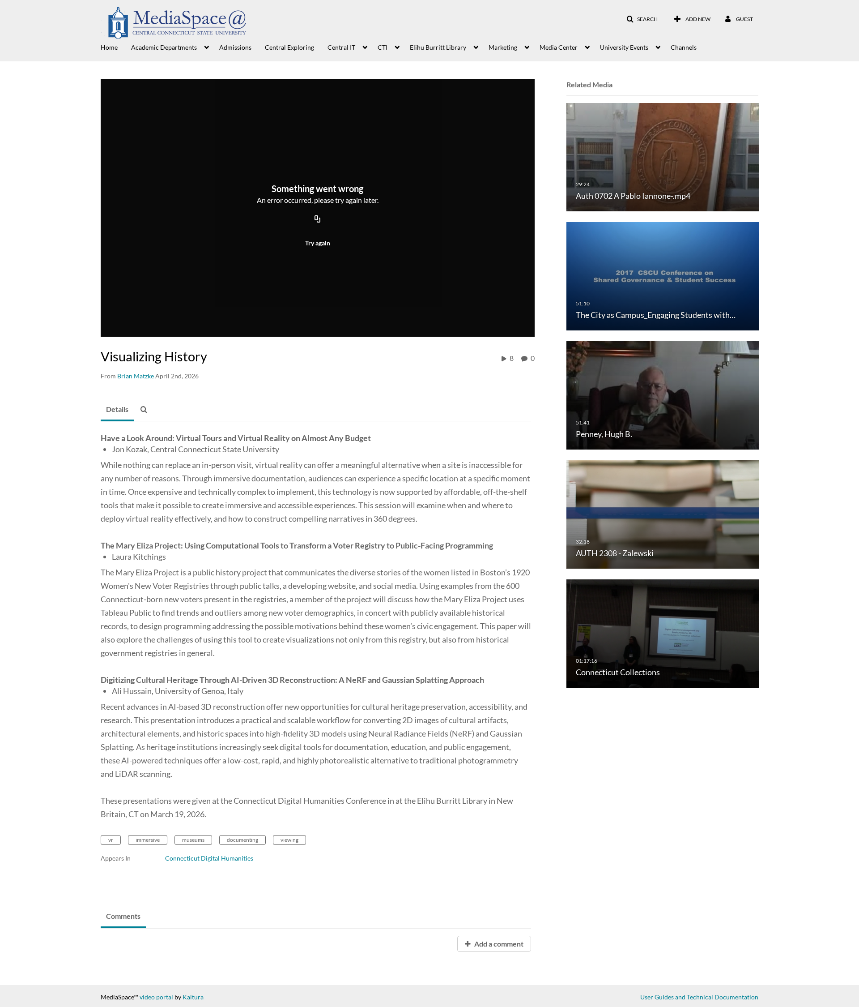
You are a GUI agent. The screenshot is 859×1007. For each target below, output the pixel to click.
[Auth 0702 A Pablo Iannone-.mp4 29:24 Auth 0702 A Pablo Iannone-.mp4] (662, 156)
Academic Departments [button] (164, 47)
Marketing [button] (503, 47)
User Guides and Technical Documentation (699, 997)
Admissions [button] (235, 47)
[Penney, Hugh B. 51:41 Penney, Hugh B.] (662, 394)
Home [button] (109, 47)
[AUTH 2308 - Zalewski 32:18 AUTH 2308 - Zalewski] (662, 513)
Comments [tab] (123, 916)
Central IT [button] (341, 47)
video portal (156, 997)
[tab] (117, 409)
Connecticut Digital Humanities (209, 858)
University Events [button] (624, 47)
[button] (642, 19)
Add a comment (498, 943)
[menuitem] (116, 47)
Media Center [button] (559, 47)
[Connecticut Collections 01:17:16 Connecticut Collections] (662, 633)
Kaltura (193, 997)
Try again (317, 243)
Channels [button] (684, 47)
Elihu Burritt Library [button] (438, 47)
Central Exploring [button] (289, 47)
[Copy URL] (317, 219)
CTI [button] (382, 47)
